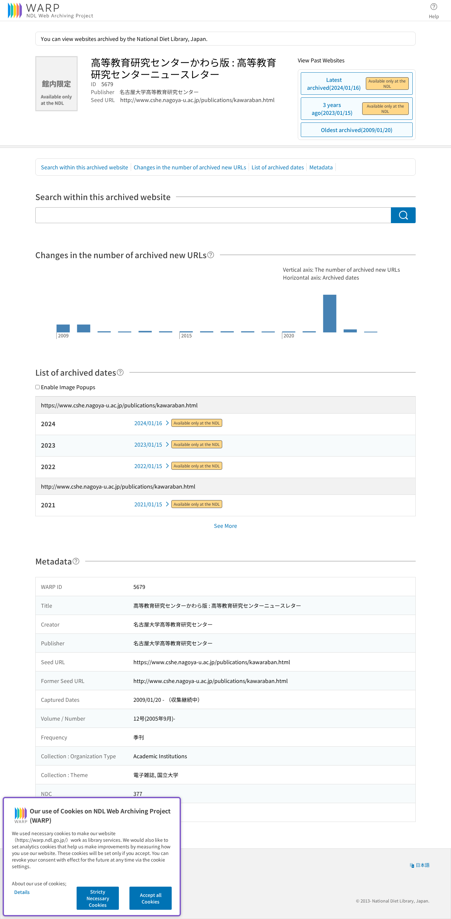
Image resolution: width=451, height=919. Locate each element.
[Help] (211, 255)
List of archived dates (278, 167)
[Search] (403, 215)
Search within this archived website (84, 167)
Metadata (321, 167)
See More (225, 525)
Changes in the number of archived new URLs (190, 167)
